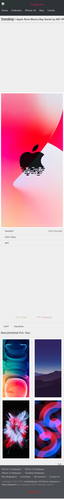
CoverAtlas (25, 477)
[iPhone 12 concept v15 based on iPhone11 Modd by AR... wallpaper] (16, 368)
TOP (59, 464)
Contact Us (54, 477)
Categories (37, 4)
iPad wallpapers (9, 484)
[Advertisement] (32, 57)
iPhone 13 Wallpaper (35, 469)
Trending (7, 19)
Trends (51, 10)
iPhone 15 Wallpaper (11, 469)
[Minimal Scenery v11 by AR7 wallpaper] (48, 368)
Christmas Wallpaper (34, 473)
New (41, 10)
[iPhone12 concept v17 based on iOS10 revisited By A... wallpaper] (16, 429)
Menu (60, 10)
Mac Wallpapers (9, 477)
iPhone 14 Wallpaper (11, 473)
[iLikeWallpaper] (14, 4)
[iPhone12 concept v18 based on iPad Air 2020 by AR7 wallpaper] (48, 429)
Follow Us (34, 492)
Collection (16, 10)
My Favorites (40, 477)
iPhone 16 (30, 10)
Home (5, 10)
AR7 (7, 243)
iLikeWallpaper (31, 481)
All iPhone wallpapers (49, 481)
